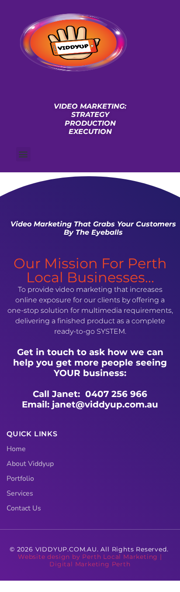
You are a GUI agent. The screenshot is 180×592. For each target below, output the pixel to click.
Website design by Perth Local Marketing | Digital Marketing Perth (90, 560)
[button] (23, 154)
